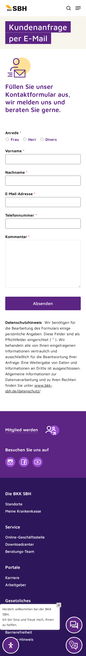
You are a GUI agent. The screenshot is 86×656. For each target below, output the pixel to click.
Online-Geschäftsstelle (25, 537)
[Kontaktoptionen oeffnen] (74, 645)
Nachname (16, 172)
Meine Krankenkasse (23, 511)
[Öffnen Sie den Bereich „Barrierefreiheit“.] (10, 645)
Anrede (13, 133)
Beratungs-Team (19, 551)
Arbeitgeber (15, 585)
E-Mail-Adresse (20, 194)
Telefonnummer (21, 215)
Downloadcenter (19, 544)
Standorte (13, 504)
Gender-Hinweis (19, 639)
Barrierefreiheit (18, 632)
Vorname (14, 151)
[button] (78, 8)
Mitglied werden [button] (21, 429)
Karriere (12, 577)
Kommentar (17, 236)
